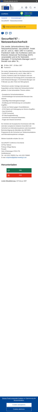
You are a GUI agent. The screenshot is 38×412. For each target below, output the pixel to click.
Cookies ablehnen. (19, 409)
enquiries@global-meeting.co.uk (16, 157)
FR (10, 33)
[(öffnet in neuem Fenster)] (7, 7)
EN (6, 33)
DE (2, 33)
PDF (20, 175)
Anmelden (22, 7)
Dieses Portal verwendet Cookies (13, 398)
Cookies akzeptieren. (19, 405)
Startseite (4, 18)
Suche (30, 7)
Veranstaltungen (16, 18)
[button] (26, 7)
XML (20, 170)
